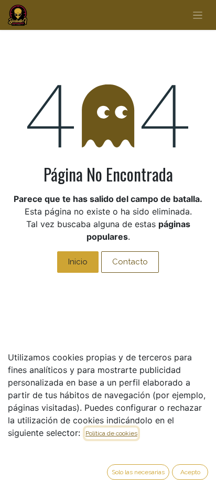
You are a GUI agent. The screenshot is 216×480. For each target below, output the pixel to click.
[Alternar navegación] (198, 15)
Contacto (130, 261)
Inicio (78, 261)
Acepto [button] (190, 472)
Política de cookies (111, 433)
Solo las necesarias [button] (138, 472)
